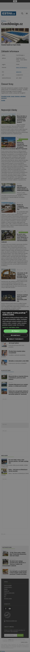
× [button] (26, 312)
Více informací (20, 325)
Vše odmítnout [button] (15, 335)
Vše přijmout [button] (16, 331)
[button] (15, 327)
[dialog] (15, 326)
